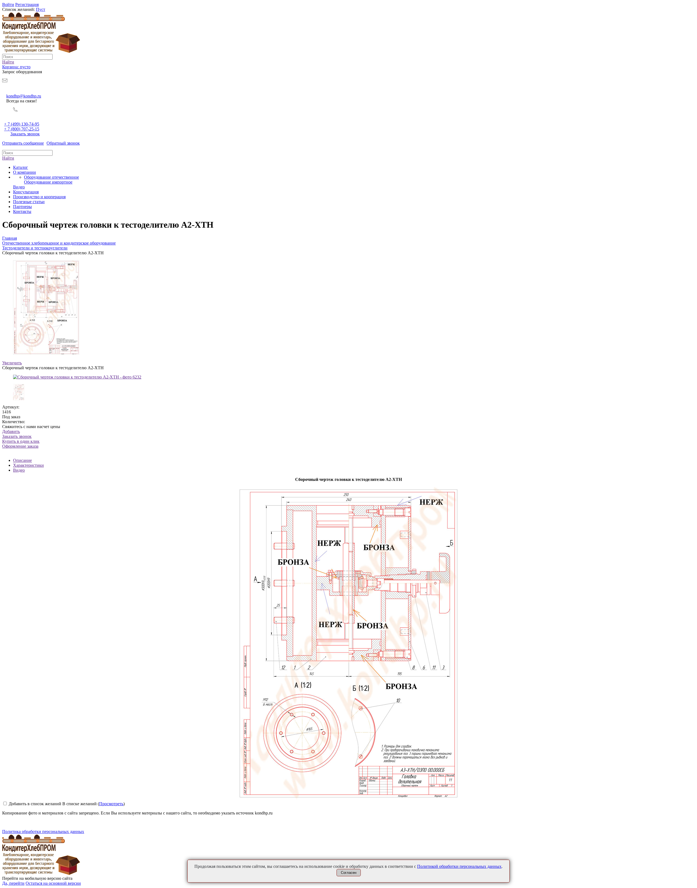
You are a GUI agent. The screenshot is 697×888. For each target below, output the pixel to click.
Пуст (40, 9)
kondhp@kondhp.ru (23, 96)
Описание (22, 460)
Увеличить (12, 363)
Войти (8, 4)
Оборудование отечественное (51, 177)
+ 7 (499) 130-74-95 (21, 124)
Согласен (348, 873)
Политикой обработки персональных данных (459, 866)
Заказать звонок (25, 134)
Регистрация (27, 4)
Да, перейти (13, 883)
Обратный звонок (63, 143)
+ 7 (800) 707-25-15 (21, 129)
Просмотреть (111, 803)
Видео (19, 470)
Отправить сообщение (23, 143)
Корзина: (16, 67)
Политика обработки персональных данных (43, 831)
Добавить (11, 431)
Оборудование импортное (48, 182)
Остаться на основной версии (53, 883)
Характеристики (28, 465)
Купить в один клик (20, 443)
